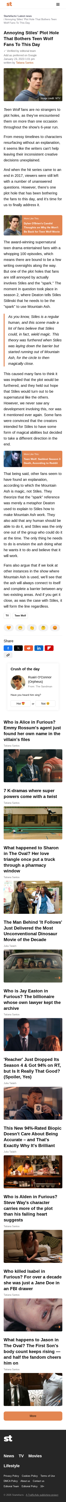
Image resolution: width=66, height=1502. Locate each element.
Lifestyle (12, 1466)
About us (25, 1481)
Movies (35, 1456)
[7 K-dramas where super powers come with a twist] (33, 813)
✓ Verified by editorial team (20, 50)
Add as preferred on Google (20, 55)
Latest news (25, 15)
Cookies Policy (30, 1476)
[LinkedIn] (38, 648)
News (9, 1456)
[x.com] (18, 648)
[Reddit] (28, 648)
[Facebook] (8, 648)
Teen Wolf (20, 615)
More (33, 1416)
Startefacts (10, 15)
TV (7, 615)
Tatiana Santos (25, 62)
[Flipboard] (49, 648)
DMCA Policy (11, 1481)
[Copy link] (8, 655)
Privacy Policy (11, 1476)
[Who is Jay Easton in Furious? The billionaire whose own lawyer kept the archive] (33, 1019)
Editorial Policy (30, 1486)
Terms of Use (48, 1476)
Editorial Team (11, 1486)
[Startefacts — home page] (9, 4)
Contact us (38, 1481)
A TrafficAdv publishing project (42, 1495)
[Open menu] (58, 4)
